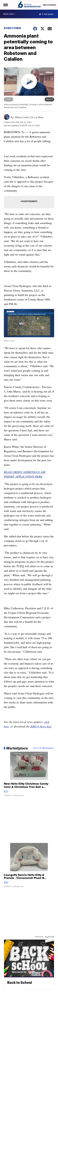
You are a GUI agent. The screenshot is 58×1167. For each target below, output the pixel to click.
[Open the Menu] (5, 5)
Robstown (12, 28)
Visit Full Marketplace (43, 748)
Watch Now (48, 5)
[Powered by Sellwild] (49, 937)
